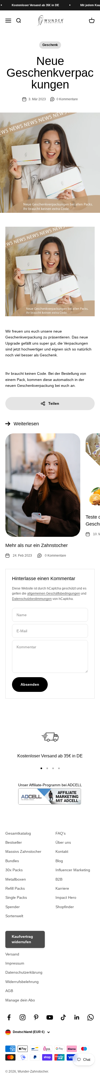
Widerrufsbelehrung (22, 982)
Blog (59, 861)
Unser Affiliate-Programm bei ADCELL (50, 785)
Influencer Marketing (72, 870)
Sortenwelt (14, 916)
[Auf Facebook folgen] (9, 1017)
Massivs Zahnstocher (23, 851)
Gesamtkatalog (18, 833)
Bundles (12, 861)
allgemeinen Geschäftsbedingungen (53, 593)
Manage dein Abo (20, 1000)
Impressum (14, 963)
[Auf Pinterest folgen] (36, 1017)
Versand (12, 954)
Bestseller (13, 842)
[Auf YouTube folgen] (49, 1017)
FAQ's (60, 833)
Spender (12, 907)
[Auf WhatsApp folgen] (90, 1017)
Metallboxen (15, 879)
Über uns (63, 842)
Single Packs (16, 897)
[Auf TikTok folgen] (63, 1017)
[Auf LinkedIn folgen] (77, 1017)
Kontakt (61, 851)
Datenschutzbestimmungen (32, 599)
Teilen (53, 403)
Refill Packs (15, 888)
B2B (58, 879)
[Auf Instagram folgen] (22, 1017)
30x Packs (14, 870)
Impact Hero (65, 897)
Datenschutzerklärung (23, 972)
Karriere (62, 888)
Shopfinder (64, 907)
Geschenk (50, 45)
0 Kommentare (67, 99)
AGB (9, 991)
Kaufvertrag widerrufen (22, 939)
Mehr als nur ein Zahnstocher (36, 545)
